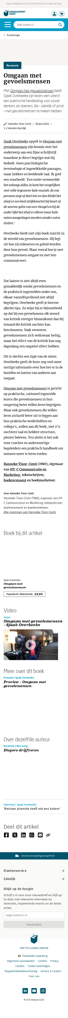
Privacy (54, 961)
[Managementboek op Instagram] (43, 990)
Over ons (34, 976)
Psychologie (13, 35)
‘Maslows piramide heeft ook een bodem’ (32, 808)
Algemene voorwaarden (21, 961)
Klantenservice (15, 871)
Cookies (19, 966)
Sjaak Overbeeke (16, 141)
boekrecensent (15, 480)
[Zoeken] (60, 24)
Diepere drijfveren (21, 750)
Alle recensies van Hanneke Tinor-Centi (30, 512)
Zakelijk (9, 879)
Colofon (42, 961)
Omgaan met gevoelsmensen (31, 90)
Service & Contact (51, 971)
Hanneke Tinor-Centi (20, 464)
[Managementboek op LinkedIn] (25, 990)
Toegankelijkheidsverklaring (20, 971)
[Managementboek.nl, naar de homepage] (14, 15)
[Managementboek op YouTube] (34, 990)
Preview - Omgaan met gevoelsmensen (25, 684)
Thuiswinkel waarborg (34, 956)
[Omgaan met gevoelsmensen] (16, 556)
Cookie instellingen (39, 966)
